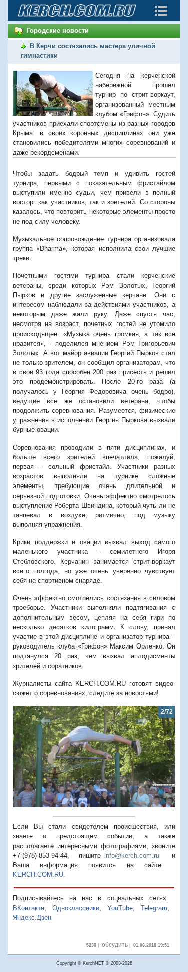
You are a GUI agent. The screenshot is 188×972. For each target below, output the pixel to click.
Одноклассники (75, 908)
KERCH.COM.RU (38, 874)
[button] (25, 756)
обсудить (115, 944)
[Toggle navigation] (160, 10)
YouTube (120, 908)
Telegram (154, 908)
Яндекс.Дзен (32, 917)
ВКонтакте (28, 908)
